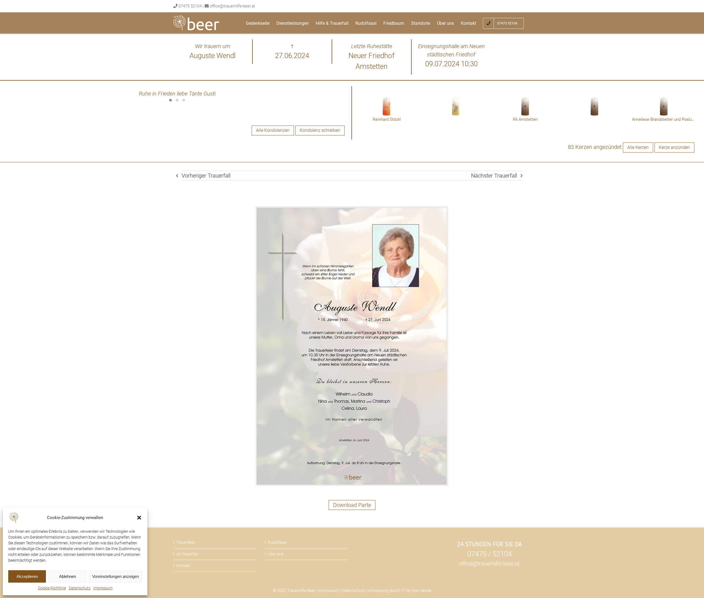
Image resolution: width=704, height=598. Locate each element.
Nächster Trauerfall (494, 175)
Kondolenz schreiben (320, 130)
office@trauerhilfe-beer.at (232, 6)
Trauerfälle (186, 542)
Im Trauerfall (187, 554)
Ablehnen (67, 576)
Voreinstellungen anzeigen (115, 576)
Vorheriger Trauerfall (206, 175)
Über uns (275, 554)
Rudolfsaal (277, 542)
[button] (139, 517)
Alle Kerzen (638, 147)
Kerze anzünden (674, 147)
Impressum (102, 588)
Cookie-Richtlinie (52, 588)
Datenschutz (79, 588)
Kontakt (183, 565)
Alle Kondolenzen (273, 130)
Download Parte (352, 505)
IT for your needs (416, 590)
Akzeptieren (27, 576)
